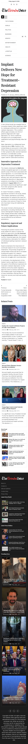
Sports (7, 38)
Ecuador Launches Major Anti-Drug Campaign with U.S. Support (17, 502)
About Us (3, 483)
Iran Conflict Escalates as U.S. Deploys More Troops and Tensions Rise (16, 549)
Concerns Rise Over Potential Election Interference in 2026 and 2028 (16, 531)
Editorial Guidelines (5, 488)
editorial (22, 95)
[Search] (25, 36)
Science (8, 55)
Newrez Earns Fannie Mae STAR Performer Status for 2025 (16, 520)
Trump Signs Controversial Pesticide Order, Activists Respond (12, 407)
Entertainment (10, 42)
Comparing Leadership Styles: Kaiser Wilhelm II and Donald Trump (17, 514)
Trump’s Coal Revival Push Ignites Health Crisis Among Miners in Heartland (16, 452)
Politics (8, 30)
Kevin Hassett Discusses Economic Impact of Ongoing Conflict (16, 508)
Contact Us (4, 486)
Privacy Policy (4, 494)
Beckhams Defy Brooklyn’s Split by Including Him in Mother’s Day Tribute (16, 446)
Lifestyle (8, 51)
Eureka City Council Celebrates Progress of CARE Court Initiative (13, 326)
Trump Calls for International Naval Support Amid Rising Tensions (17, 537)
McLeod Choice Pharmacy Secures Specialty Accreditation (11, 366)
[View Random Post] (22, 36)
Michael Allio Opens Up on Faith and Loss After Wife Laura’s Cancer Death (17, 441)
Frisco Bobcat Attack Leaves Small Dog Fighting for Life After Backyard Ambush (17, 435)
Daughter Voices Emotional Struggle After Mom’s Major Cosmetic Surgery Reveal (17, 458)
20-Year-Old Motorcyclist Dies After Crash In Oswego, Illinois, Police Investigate (17, 464)
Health (7, 47)
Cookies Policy (4, 491)
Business (8, 34)
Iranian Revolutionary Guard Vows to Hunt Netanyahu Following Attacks (17, 542)
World (7, 25)
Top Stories (9, 21)
